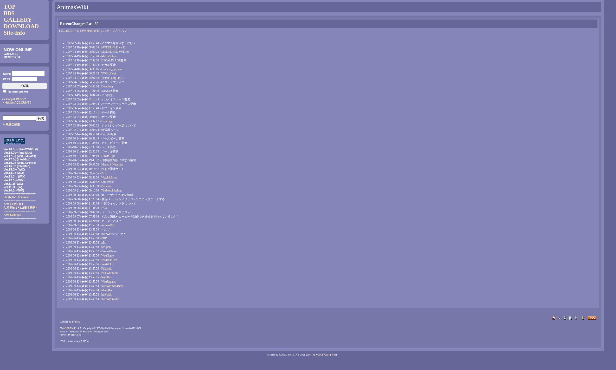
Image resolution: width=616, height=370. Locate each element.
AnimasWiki (108, 225)
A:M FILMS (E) (13, 204)
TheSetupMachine (111, 190)
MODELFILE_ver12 (113, 47)
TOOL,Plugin (109, 73)
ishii (103, 242)
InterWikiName (110, 299)
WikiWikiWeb (109, 260)
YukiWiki (106, 264)
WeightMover (109, 177)
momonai (76, 322)
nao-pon (106, 247)
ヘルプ (123, 30)
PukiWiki (106, 268)
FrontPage (66, 30)
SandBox (106, 277)
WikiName (107, 255)
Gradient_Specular (111, 69)
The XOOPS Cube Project (324, 354)
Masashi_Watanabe (112, 164)
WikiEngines (108, 281)
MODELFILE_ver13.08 (115, 51)
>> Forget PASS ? (14, 99)
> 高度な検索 (11, 124)
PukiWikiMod (109, 273)
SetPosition (107, 182)
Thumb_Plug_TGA (112, 77)
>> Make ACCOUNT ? (17, 102)
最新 (96, 30)
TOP (10, 7)
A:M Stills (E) (12, 215)
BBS (9, 13)
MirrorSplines (109, 56)
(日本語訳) (20, 207)
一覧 (76, 30)
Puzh (104, 173)
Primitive (106, 186)
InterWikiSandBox (112, 286)
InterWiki (106, 294)
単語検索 (86, 30)
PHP (104, 238)
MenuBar (106, 290)
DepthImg (107, 86)
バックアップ (109, 30)
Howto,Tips (108, 156)
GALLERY (18, 20)
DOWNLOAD (21, 26)
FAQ (104, 208)
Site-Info (14, 33)
